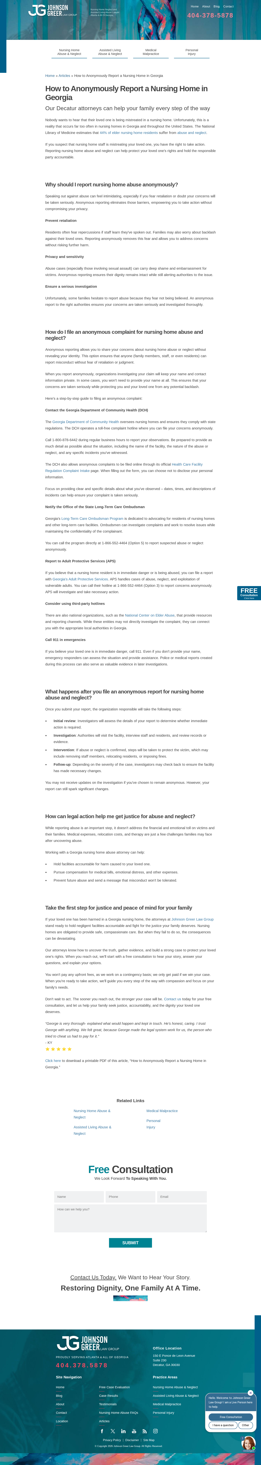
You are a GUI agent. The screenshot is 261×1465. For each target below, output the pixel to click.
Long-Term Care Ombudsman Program (92, 519)
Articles (64, 76)
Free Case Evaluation (114, 1387)
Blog (217, 6)
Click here (53, 1061)
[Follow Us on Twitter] (113, 1431)
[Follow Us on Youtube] (134, 1431)
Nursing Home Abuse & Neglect (69, 52)
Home (195, 6)
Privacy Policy (112, 1440)
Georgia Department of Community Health (85, 422)
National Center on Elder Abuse (150, 615)
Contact (228, 6)
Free (249, 593)
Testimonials (108, 1404)
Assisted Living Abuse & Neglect (110, 52)
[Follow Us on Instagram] (155, 1431)
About (206, 6)
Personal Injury (192, 52)
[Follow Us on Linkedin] (123, 1431)
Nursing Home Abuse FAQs (118, 1413)
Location (62, 1421)
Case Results (108, 1395)
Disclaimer (132, 1440)
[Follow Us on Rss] (145, 1431)
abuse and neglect (191, 133)
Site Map (148, 1440)
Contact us (172, 999)
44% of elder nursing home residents (129, 133)
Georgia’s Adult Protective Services (80, 579)
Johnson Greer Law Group (193, 919)
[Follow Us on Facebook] (102, 1431)
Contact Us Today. (93, 1277)
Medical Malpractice (151, 52)
